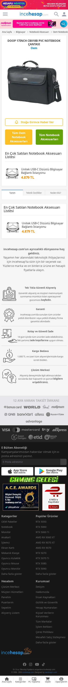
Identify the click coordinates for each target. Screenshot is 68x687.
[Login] (5, 14)
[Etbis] (53, 497)
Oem (34, 48)
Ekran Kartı (7, 547)
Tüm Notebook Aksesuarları (49, 137)
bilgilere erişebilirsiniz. (47, 380)
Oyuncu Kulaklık (10, 558)
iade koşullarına (39, 340)
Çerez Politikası (44, 632)
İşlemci (5, 542)
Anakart (5, 537)
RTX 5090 (41, 568)
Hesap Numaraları (46, 607)
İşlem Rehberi (44, 626)
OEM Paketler (9, 521)
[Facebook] (24, 664)
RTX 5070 (41, 553)
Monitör (6, 532)
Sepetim (6, 607)
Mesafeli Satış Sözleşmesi (51, 637)
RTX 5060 (41, 527)
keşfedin (46, 299)
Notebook (7, 527)
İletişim (40, 586)
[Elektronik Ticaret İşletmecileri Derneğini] (35, 437)
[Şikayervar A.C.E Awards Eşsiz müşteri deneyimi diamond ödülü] (21, 497)
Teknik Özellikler (34, 192)
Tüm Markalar (44, 621)
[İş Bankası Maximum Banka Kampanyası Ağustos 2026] (34, 24)
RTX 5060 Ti (42, 532)
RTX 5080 (41, 563)
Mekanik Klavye (10, 553)
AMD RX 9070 (43, 547)
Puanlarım (7, 602)
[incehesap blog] (16, 636)
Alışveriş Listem (10, 612)
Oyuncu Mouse (10, 563)
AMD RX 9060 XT (45, 537)
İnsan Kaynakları (45, 597)
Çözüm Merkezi (10, 586)
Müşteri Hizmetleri (12, 592)
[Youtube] (37, 664)
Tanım (12, 192)
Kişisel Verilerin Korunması (45, 614)
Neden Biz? (55, 192)
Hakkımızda (42, 592)
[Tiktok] (43, 664)
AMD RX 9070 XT (45, 542)
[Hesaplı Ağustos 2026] (34, 5)
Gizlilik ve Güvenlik (47, 602)
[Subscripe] (63, 462)
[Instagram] (30, 664)
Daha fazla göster (11, 573)
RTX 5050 (41, 521)
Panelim (6, 597)
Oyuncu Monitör (10, 568)
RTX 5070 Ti (42, 558)
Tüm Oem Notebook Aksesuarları (19, 137)
